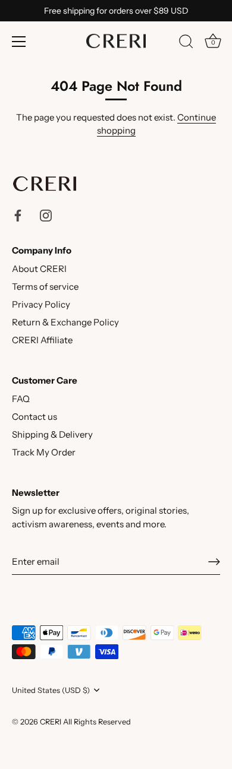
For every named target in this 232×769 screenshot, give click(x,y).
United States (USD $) (51, 690)
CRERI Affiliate (42, 340)
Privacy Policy (41, 304)
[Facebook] (18, 214)
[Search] (186, 43)
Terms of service (45, 286)
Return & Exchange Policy (65, 322)
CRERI (50, 721)
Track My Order (44, 452)
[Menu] (19, 42)
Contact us (34, 416)
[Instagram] (46, 214)
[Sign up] (214, 562)
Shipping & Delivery (52, 434)
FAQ (21, 398)
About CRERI (39, 268)
